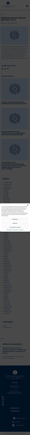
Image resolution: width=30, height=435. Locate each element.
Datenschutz (9, 229)
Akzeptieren (15, 219)
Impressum (21, 229)
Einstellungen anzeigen (15, 227)
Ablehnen (15, 223)
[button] (28, 205)
